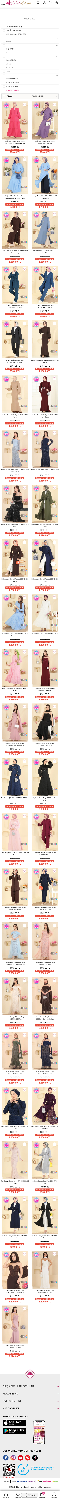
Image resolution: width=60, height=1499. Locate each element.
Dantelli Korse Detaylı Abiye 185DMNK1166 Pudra (15, 1346)
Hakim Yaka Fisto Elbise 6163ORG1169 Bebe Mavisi (15, 635)
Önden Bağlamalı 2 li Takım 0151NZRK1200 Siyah (15, 361)
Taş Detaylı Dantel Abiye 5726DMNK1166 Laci (15, 1127)
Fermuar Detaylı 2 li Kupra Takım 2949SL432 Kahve (15, 908)
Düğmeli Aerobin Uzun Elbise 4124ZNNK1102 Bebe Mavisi (15, 197)
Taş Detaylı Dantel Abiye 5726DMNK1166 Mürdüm (45, 1127)
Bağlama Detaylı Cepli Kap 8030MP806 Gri (45, 1182)
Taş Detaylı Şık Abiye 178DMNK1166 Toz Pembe (15, 854)
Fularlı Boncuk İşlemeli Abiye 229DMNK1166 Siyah (45, 744)
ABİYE (8, 64)
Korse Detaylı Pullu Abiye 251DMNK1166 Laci (45, 471)
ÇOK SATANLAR (12, 86)
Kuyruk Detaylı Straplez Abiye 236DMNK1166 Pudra (45, 963)
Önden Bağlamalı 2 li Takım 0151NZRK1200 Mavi (45, 306)
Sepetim (42, 1495)
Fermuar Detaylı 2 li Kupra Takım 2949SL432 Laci (45, 908)
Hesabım (54, 1497)
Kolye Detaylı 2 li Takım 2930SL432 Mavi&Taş (45, 252)
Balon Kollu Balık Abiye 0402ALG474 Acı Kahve (45, 361)
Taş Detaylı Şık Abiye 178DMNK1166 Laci (15, 798)
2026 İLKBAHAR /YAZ (14, 30)
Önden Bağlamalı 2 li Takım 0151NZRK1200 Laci (15, 306)
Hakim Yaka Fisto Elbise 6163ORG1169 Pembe (15, 689)
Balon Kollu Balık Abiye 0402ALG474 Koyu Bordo (45, 416)
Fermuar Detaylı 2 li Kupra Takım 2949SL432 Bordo (45, 854)
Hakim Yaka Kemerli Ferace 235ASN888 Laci (45, 580)
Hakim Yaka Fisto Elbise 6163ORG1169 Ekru (45, 635)
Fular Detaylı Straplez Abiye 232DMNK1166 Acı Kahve (45, 1018)
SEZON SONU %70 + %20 (16, 34)
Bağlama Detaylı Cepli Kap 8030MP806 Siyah (45, 1237)
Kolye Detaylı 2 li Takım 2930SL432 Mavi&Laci (45, 197)
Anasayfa (6, 1497)
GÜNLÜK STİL (11, 68)
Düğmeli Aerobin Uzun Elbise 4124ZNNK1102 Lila (45, 142)
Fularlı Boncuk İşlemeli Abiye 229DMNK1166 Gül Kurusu (15, 744)
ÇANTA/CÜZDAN (12, 82)
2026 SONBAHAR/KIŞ (14, 26)
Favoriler (18, 1497)
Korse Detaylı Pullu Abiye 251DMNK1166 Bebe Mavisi (15, 471)
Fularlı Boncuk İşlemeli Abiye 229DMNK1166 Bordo (45, 689)
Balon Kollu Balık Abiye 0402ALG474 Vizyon (15, 416)
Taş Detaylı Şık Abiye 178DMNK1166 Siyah (45, 799)
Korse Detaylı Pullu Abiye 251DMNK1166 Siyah (15, 525)
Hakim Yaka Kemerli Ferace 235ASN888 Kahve (15, 580)
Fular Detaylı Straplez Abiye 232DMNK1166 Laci (45, 1073)
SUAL (8, 71)
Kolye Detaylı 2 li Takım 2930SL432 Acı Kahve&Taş (15, 252)
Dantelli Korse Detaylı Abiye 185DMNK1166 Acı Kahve (15, 1291)
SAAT (8, 53)
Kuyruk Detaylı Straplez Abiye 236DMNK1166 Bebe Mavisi (15, 963)
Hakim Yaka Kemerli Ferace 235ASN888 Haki (45, 525)
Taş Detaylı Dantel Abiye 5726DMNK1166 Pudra (15, 1182)
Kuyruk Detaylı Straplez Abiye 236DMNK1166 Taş (15, 1018)
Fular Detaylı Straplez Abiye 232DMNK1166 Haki (15, 1073)
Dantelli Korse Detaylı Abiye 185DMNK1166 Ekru (45, 1291)
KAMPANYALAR (12, 90)
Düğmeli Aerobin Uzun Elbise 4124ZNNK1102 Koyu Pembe (15, 142)
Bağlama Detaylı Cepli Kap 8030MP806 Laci (15, 1237)
